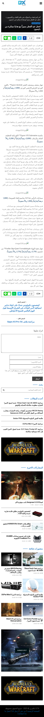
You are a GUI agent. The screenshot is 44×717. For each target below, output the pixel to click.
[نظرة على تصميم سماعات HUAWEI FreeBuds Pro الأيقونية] (37, 539)
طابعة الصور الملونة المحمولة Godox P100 (28, 418)
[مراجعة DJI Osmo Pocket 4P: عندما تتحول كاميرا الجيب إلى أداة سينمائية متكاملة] (33, 610)
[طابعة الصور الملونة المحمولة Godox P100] (33, 585)
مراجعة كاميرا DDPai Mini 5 (33, 424)
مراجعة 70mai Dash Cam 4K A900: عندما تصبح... (33, 569)
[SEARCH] (3, 390)
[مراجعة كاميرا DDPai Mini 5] (11, 585)
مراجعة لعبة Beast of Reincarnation (13, 620)
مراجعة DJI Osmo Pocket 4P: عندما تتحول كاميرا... (33, 620)
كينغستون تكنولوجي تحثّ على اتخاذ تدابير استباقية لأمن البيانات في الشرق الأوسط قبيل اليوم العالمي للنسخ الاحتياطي (22, 308)
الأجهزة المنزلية (36, 23)
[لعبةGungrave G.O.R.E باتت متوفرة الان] (22, 485)
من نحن (23, 711)
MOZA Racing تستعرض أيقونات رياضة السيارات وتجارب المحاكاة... (12, 570)
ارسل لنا (15, 711)
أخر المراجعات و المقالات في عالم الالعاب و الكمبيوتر (23, 17)
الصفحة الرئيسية (33, 711)
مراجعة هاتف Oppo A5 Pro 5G (21, 321)
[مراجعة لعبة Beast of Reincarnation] (11, 610)
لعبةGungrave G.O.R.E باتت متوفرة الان (29, 502)
